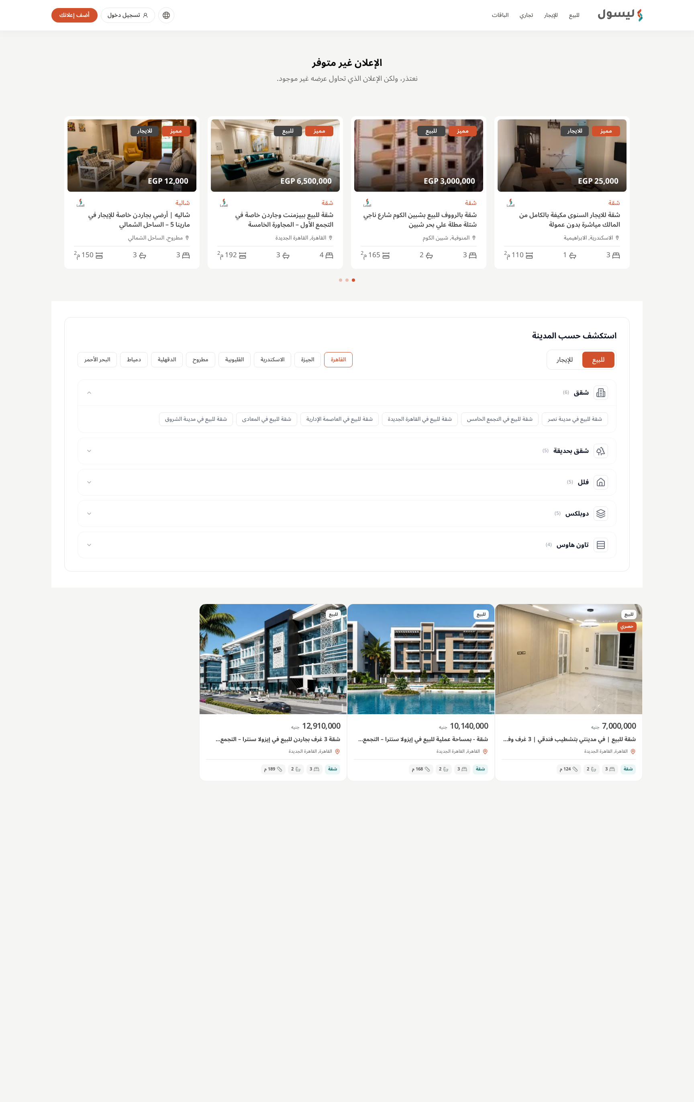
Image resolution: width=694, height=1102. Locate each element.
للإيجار (551, 15)
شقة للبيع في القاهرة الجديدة (420, 419)
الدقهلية (167, 359)
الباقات (500, 15)
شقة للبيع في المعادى (266, 419)
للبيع (574, 15)
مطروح (200, 359)
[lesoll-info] (511, 203)
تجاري (526, 15)
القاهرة (338, 359)
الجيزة (307, 359)
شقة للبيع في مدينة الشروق (196, 419)
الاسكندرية (272, 359)
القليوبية (234, 359)
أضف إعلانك (74, 15)
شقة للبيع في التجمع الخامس (500, 419)
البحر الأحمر (97, 359)
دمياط (134, 359)
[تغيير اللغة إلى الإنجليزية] (166, 15)
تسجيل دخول (124, 15)
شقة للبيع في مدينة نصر (575, 419)
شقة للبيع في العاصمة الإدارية (339, 419)
